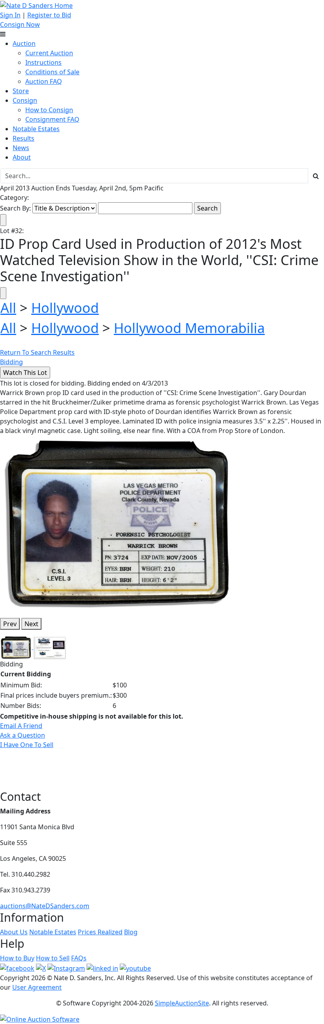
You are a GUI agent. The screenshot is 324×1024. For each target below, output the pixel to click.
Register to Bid (49, 15)
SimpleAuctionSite (182, 1003)
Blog (131, 932)
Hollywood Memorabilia (189, 327)
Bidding (11, 362)
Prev (10, 623)
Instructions (43, 62)
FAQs (79, 958)
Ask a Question (22, 735)
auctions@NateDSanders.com (44, 906)
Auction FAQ (43, 81)
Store (21, 91)
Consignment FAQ (52, 119)
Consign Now (20, 24)
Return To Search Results (37, 352)
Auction (24, 43)
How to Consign (49, 109)
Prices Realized (100, 932)
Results (23, 138)
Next (31, 623)
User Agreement (37, 987)
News (21, 147)
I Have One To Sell (26, 744)
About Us (14, 932)
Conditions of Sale (52, 72)
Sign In (10, 15)
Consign (25, 100)
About (22, 157)
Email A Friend (21, 725)
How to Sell (53, 958)
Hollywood (65, 307)
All (8, 307)
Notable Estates (36, 128)
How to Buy (17, 958)
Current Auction (49, 53)
